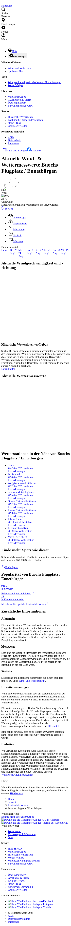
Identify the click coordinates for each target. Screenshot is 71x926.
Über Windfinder (17, 102)
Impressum (13, 143)
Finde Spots (11, 567)
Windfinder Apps (17, 96)
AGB (11, 137)
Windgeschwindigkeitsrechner (17, 774)
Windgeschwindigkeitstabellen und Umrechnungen (34, 82)
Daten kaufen (8, 369)
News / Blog (14, 123)
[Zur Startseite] (1, 2)
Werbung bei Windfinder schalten (25, 120)
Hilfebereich (52, 726)
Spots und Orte (16, 71)
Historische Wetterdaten (20, 117)
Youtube (47, 907)
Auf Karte (8, 208)
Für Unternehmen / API (20, 105)
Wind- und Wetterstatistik (32, 680)
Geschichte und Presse (19, 99)
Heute (4, 250)
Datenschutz (14, 140)
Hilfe (14, 51)
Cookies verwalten (17, 125)
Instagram (48, 904)
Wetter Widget (15, 85)
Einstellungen (19, 56)
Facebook (36, 150)
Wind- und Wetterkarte (20, 68)
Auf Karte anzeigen (16, 150)
